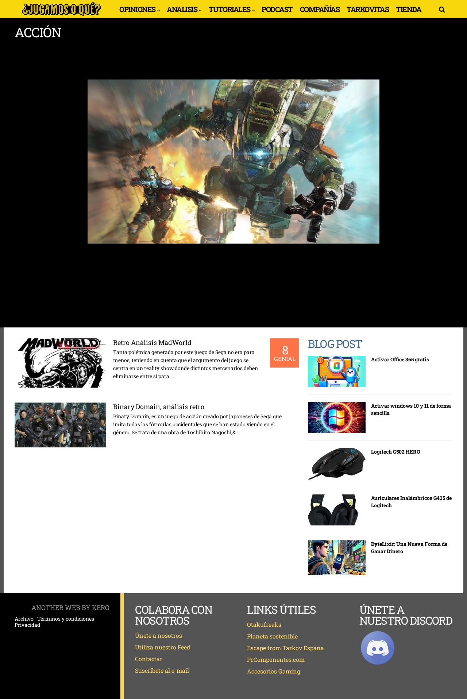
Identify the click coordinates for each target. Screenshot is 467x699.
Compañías (320, 9)
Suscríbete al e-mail (162, 670)
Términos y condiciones (65, 618)
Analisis (182, 9)
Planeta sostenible (272, 636)
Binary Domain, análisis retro (158, 406)
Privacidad (27, 625)
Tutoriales (229, 9)
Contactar (148, 659)
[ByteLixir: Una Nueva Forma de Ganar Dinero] (337, 557)
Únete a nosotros (158, 635)
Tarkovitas (368, 9)
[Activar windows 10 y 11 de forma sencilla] (337, 418)
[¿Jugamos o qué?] (61, 15)
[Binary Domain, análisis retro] (60, 425)
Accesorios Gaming (273, 671)
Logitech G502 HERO (395, 451)
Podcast (277, 9)
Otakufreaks (264, 624)
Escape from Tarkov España (285, 648)
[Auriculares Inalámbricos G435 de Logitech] (337, 510)
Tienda (408, 9)
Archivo (24, 618)
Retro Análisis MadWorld (152, 342)
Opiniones (137, 9)
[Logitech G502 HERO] (337, 463)
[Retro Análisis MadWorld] (60, 363)
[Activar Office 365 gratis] (337, 371)
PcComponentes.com (276, 659)
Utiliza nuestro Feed (162, 647)
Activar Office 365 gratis (400, 359)
